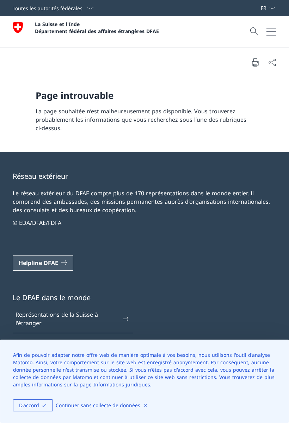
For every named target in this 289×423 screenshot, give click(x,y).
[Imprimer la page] (255, 62)
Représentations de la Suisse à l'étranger (57, 319)
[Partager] (272, 62)
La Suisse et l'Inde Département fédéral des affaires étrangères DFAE (97, 27)
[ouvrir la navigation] (271, 32)
